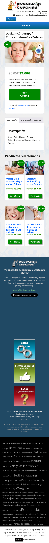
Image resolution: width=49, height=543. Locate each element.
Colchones (37, 499)
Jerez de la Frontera (31, 457)
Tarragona (8, 480)
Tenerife (19, 480)
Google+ (24, 419)
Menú (24, 25)
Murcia (6, 466)
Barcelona (16, 448)
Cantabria (7, 452)
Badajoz (6, 449)
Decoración (22, 505)
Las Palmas (14, 461)
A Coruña (7, 443)
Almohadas (27, 492)
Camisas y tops (41, 495)
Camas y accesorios (29, 495)
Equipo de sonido (16, 510)
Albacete (15, 444)
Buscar (11, 19)
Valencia (39, 480)
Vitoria (5, 488)
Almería (31, 443)
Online (23, 466)
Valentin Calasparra (9, 485)
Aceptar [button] (18, 539)
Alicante (23, 443)
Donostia (43, 453)
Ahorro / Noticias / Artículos (24, 290)
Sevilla (18, 475)
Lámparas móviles (33, 517)
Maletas (42, 517)
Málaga (14, 466)
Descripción (12, 120)
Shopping (29, 475)
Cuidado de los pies (41, 502)
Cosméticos (17, 502)
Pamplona (16, 471)
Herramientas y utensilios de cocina (16, 514)
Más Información (29, 539)
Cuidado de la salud (28, 502)
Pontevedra (32, 470)
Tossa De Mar (29, 481)
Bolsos (36, 492)
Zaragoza (22, 488)
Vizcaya (13, 488)
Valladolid (20, 484)
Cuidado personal (10, 505)
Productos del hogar (36, 524)
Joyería (42, 514)
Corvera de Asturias (27, 453)
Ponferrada (24, 471)
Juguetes (22, 517)
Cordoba (16, 452)
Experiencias (23, 105)
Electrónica (7, 510)
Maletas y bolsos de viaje (12, 520)
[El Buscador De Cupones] (24, 5)
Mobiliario (26, 520)
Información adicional (31, 120)
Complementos (8, 502)
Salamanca (41, 471)
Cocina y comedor (25, 498)
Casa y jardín (10, 498)
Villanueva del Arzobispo (34, 485)
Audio (32, 492)
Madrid (36, 461)
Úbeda (30, 489)
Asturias (39, 443)
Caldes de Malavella (37, 449)
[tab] (11, 120)
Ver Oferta (24, 94)
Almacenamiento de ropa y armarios (13, 492)
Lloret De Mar (26, 461)
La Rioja (40, 457)
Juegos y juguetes (10, 517)
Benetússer (26, 449)
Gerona (10, 456)
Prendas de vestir (21, 523)
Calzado (18, 495)
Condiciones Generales (24, 414)
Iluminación (34, 514)
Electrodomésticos (34, 505)
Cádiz (36, 452)
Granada (18, 456)
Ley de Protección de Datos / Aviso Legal (24, 417)
